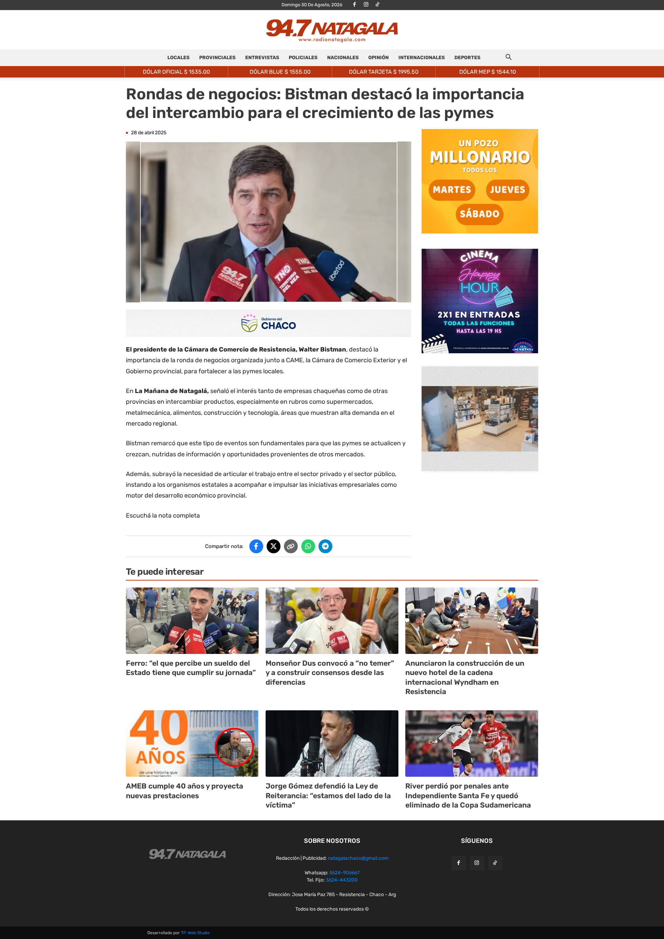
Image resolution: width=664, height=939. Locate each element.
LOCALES (178, 58)
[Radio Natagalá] (332, 30)
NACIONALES (343, 58)
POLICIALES (303, 58)
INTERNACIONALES (421, 58)
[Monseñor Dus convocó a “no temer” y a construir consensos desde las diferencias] (332, 620)
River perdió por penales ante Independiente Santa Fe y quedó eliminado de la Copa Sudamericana (468, 795)
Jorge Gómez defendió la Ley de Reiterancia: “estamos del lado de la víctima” (328, 795)
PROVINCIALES (217, 58)
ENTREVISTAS (262, 58)
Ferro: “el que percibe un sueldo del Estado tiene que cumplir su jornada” (191, 668)
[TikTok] (377, 5)
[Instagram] (366, 5)
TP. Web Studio (195, 932)
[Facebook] (354, 5)
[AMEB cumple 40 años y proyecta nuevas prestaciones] (192, 743)
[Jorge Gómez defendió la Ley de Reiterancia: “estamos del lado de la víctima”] (332, 743)
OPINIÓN (378, 58)
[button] (508, 58)
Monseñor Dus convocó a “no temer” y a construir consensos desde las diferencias (330, 672)
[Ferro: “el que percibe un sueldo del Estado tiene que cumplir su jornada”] (192, 620)
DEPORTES (467, 58)
